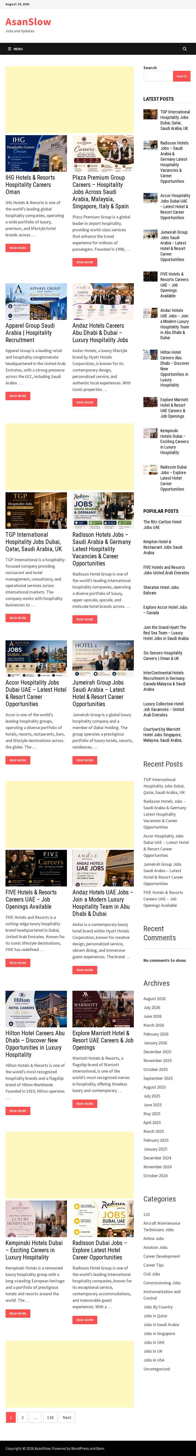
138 (50, 1417)
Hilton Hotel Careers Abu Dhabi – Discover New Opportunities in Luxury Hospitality (35, 1044)
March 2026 (153, 1025)
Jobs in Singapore (159, 1333)
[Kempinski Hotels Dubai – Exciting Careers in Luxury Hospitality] (150, 431)
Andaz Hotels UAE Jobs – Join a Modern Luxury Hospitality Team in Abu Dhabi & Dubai (102, 903)
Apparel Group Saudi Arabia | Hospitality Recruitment (30, 332)
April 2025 (152, 1122)
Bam (100, 1448)
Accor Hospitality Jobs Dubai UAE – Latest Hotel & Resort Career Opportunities (35, 693)
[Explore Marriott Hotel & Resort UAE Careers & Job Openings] (150, 400)
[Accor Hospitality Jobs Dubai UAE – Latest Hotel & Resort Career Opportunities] (150, 196)
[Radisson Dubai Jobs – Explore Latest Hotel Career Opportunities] (150, 468)
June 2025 (152, 1104)
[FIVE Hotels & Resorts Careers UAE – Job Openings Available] (150, 274)
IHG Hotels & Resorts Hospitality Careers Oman (30, 184)
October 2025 (155, 1069)
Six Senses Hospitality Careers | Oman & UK (162, 655)
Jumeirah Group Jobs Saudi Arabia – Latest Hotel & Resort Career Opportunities (98, 693)
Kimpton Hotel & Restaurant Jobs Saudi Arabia (162, 547)
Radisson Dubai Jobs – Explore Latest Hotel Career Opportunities (99, 1250)
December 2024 (157, 1158)
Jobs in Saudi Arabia (161, 1324)
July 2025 (151, 1096)
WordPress (80, 1448)
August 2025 (154, 1087)
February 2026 (156, 1034)
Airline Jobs (153, 1238)
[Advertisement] (69, 99)
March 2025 (153, 1131)
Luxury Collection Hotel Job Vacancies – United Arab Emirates (163, 709)
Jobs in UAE (154, 1342)
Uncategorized (156, 1369)
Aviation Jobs (155, 1247)
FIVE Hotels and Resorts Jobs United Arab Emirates (166, 570)
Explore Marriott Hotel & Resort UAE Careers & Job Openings (102, 1040)
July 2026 (151, 1007)
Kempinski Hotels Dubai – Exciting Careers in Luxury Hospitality (34, 1250)
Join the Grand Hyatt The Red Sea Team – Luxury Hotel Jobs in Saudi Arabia (166, 633)
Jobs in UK (153, 1351)
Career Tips (153, 1265)
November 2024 (157, 1166)
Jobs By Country (158, 1307)
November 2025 (157, 1060)
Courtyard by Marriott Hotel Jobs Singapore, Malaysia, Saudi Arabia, (162, 735)
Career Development (161, 1256)
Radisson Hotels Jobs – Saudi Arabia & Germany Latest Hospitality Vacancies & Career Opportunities (101, 549)
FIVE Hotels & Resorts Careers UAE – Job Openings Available (31, 899)
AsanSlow (28, 21)
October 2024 (155, 1175)
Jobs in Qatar (155, 1315)
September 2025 (158, 1078)
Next (67, 1417)
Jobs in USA (153, 1360)
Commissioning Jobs (162, 1282)
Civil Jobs (151, 1274)
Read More (19, 248)
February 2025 (156, 1140)
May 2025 (151, 1113)
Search (150, 67)
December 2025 (157, 1051)
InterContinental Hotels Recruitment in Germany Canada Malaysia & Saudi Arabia (164, 681)
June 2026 (152, 1016)
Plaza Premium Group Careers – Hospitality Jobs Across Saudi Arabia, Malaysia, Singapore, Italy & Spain (100, 192)
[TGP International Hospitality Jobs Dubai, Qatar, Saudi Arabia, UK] (150, 112)
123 (146, 1214)
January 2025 (155, 1149)
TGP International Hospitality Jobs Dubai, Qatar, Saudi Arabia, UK (33, 542)
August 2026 (154, 998)
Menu (18, 48)
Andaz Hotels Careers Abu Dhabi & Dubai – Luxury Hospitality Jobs (100, 332)
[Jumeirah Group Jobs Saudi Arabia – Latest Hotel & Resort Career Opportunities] (150, 233)
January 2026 (155, 1043)
